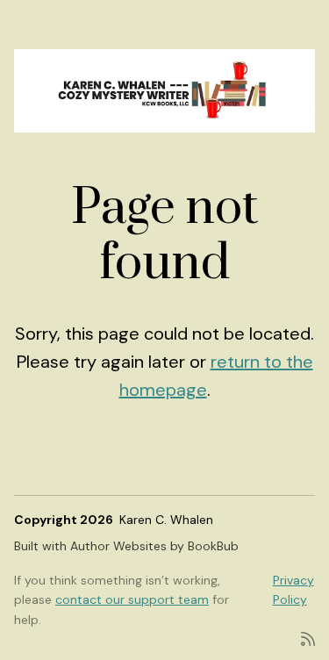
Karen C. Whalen (166, 519)
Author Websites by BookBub (154, 546)
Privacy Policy (293, 589)
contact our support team (132, 599)
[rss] (308, 637)
